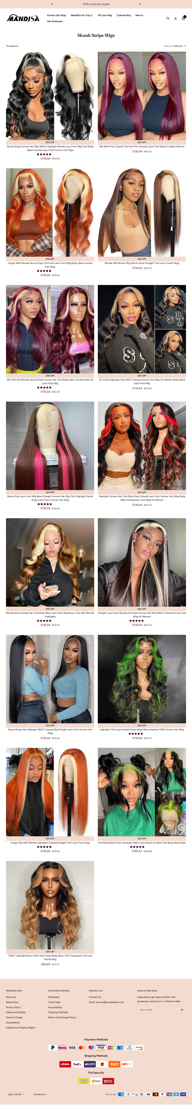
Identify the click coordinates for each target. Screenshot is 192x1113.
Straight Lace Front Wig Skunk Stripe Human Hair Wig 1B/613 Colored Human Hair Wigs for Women (142, 614)
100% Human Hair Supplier (96, 4)
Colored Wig (124, 15)
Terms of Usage (14, 1017)
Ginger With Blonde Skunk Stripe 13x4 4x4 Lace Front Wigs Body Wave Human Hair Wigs (50, 265)
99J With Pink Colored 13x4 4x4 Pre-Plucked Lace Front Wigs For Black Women (141, 146)
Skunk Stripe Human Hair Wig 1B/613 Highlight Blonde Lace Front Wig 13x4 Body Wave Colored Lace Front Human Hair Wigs (50, 148)
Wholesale (53, 997)
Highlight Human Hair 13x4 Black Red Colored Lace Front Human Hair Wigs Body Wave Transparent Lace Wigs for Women (142, 498)
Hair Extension (55, 21)
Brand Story (12, 1002)
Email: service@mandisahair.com (106, 1002)
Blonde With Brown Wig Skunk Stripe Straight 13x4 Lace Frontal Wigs (142, 263)
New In (139, 15)
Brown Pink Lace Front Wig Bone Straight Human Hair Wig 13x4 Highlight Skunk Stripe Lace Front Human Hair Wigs (50, 498)
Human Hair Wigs (56, 15)
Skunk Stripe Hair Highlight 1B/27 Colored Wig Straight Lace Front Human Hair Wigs (50, 731)
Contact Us (95, 997)
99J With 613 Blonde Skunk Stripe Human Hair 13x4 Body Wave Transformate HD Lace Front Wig (50, 381)
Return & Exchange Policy (62, 1017)
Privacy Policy (13, 1007)
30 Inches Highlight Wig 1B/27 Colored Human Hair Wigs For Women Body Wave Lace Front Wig (142, 381)
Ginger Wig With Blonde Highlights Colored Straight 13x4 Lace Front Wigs (50, 842)
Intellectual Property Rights (20, 1027)
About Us (11, 997)
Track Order (54, 1002)
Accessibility (13, 1022)
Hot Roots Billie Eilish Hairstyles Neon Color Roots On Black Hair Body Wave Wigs (141, 842)
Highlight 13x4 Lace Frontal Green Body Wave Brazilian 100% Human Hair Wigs (142, 729)
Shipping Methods (58, 1012)
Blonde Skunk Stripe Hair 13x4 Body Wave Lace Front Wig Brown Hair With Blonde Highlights (50, 614)
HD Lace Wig (105, 15)
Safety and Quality (16, 1012)
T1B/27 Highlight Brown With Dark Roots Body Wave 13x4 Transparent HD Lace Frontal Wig (50, 957)
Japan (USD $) (14, 1094)
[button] (44, 154)
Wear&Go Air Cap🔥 (82, 15)
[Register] (181, 1010)
